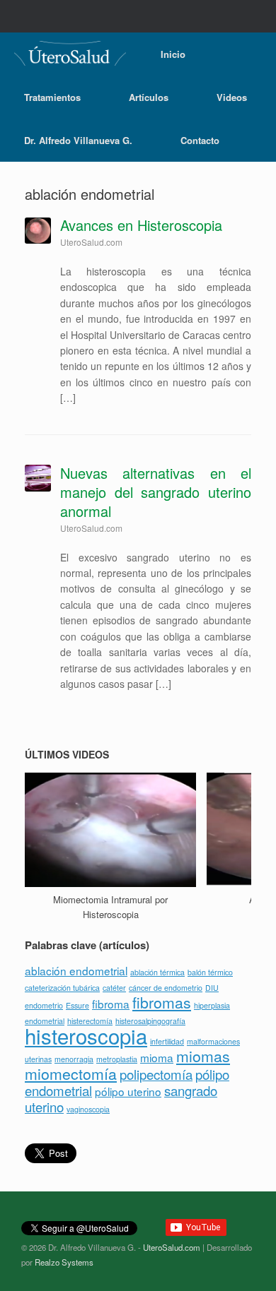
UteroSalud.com (171, 1247)
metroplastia (116, 1059)
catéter (114, 987)
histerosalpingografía (150, 1021)
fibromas (161, 1002)
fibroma (111, 1003)
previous (232, 753)
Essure (77, 1005)
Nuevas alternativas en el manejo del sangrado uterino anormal (155, 492)
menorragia (73, 1059)
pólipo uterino (128, 1091)
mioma (156, 1057)
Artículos (148, 97)
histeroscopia (86, 1035)
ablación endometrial (76, 970)
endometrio (44, 1005)
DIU (212, 987)
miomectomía (71, 1073)
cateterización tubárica (62, 987)
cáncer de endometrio (165, 987)
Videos (232, 97)
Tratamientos (52, 97)
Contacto (199, 140)
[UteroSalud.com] (70, 53)
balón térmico (210, 972)
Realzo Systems (64, 1262)
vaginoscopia (88, 1109)
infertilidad (167, 1041)
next (245, 753)
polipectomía (156, 1074)
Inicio (173, 54)
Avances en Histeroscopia (141, 225)
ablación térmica (157, 972)
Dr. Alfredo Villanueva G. (78, 140)
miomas (203, 1055)
